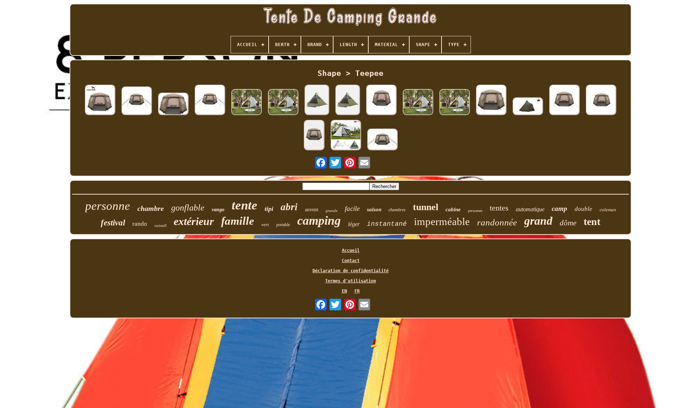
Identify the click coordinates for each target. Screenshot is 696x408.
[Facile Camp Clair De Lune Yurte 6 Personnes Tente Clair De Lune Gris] (314, 135)
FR (357, 291)
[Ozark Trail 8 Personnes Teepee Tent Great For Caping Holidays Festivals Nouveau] (348, 100)
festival (113, 222)
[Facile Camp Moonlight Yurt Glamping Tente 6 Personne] (381, 100)
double (583, 208)
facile (352, 208)
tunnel (425, 207)
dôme (568, 223)
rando (139, 223)
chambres (397, 209)
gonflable (187, 207)
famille (237, 221)
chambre (150, 208)
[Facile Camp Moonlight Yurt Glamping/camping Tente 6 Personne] (137, 101)
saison (374, 209)
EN (344, 291)
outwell (160, 225)
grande (331, 210)
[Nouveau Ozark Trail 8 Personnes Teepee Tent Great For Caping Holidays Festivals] (418, 102)
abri (289, 206)
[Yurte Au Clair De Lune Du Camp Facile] (601, 100)
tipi (269, 208)
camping (319, 220)
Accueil (351, 250)
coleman (608, 209)
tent (592, 221)
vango (218, 209)
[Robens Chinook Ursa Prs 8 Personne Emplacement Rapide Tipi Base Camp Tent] (528, 106)
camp (559, 208)
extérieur (194, 221)
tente (244, 205)
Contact (351, 260)
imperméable (442, 221)
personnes (475, 211)
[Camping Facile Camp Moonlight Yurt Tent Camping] (173, 104)
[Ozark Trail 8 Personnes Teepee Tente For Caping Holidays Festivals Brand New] (317, 100)
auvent (311, 209)
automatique (530, 209)
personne (107, 205)
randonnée (497, 222)
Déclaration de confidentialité (350, 270)
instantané (387, 224)
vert (265, 224)
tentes (499, 207)
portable (283, 224)
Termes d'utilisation (350, 280)
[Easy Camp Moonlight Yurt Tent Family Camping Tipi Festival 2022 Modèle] (100, 100)
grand (538, 220)
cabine (453, 209)
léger (354, 224)
